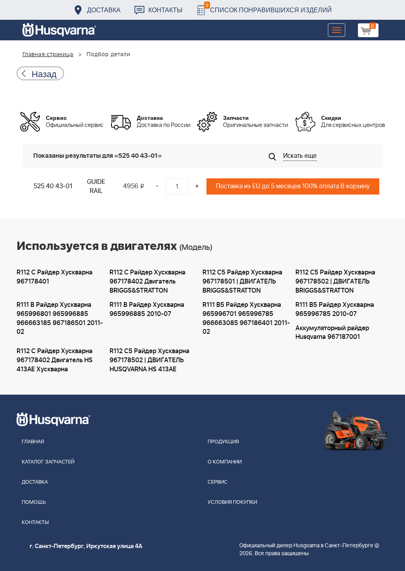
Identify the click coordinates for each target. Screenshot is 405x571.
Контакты (165, 9)
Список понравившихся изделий (269, 8)
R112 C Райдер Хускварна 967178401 (55, 277)
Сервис (217, 482)
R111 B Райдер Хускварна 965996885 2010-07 (147, 309)
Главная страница (48, 55)
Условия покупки (232, 502)
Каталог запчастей (48, 462)
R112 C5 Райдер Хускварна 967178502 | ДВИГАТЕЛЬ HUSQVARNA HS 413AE (149, 360)
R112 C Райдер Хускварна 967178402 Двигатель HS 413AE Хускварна (55, 360)
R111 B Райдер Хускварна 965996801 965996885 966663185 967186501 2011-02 (60, 318)
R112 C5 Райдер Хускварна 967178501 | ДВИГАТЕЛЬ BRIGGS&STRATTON (242, 281)
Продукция (223, 442)
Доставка (104, 9)
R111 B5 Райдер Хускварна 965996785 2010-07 (334, 309)
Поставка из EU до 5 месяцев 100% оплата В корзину (293, 186)
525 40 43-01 (53, 186)
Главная (33, 442)
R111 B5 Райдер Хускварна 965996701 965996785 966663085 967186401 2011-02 (246, 318)
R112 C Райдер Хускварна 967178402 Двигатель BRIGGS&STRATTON (147, 281)
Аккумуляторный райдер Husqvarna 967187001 (332, 332)
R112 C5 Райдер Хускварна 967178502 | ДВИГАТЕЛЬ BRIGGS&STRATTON (335, 281)
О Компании (225, 462)
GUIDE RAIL (96, 186)
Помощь (34, 502)
